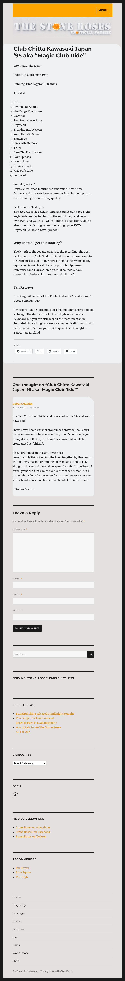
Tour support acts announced (35, 718)
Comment (20, 529)
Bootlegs (18, 913)
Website (18, 610)
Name (17, 578)
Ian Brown (22, 868)
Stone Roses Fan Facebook (33, 832)
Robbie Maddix (22, 403)
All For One (23, 731)
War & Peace (21, 953)
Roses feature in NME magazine (36, 722)
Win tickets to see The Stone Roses (38, 727)
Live (15, 937)
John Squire (23, 872)
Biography (19, 905)
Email (17, 594)
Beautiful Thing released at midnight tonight (45, 713)
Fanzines (18, 929)
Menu (102, 10)
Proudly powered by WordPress (56, 971)
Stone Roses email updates (33, 827)
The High (22, 877)
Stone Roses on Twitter (31, 836)
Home (17, 897)
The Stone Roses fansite (25, 971)
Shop (16, 961)
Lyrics (16, 945)
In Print (17, 921)
